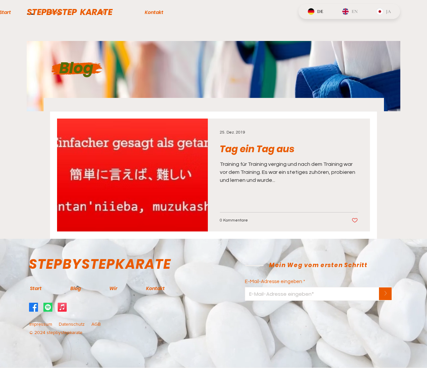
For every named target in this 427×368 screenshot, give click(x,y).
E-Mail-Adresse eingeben (273, 281)
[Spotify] (47, 307)
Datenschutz (72, 324)
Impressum (40, 324)
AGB (96, 324)
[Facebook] (33, 307)
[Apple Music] (62, 307)
